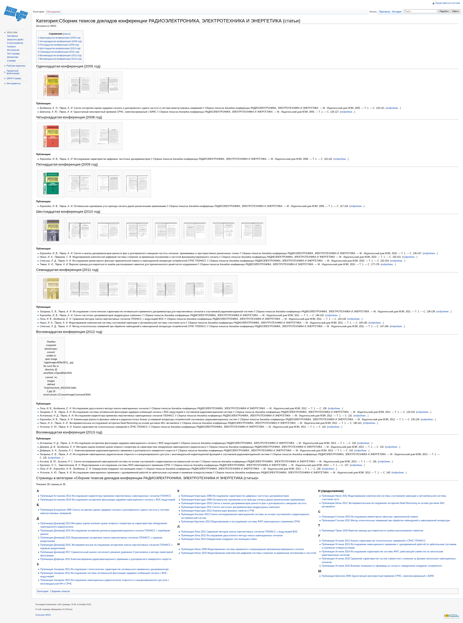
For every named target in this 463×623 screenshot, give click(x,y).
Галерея (11, 46)
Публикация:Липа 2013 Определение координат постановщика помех (219, 539)
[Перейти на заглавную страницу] (15, 14)
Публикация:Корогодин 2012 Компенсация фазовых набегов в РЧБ (217, 510)
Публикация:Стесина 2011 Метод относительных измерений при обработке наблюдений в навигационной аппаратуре (386, 520)
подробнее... (393, 108)
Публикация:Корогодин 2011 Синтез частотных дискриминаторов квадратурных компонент (230, 507)
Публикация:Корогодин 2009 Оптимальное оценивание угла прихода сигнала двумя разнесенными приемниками (243, 499)
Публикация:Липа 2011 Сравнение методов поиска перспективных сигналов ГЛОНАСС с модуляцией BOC (239, 531)
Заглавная (12, 36)
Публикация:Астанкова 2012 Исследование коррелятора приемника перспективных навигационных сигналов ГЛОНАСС (105, 495)
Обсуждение (53, 11)
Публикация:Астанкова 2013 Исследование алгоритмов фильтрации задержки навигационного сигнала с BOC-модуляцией (107, 499)
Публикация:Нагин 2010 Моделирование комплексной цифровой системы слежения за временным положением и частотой (248, 553)
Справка (11, 60)
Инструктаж (13, 50)
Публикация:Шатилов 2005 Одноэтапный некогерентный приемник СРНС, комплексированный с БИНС (378, 576)
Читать (373, 11)
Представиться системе (447, 3)
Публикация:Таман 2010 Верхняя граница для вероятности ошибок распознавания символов (372, 530)
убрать (66, 34)
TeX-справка (13, 53)
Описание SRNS (43, 615)
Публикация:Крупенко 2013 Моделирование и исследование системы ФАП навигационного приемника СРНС (240, 521)
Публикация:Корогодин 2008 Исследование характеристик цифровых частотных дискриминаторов (235, 495)
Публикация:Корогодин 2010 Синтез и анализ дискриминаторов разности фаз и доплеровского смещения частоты (243, 503)
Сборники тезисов (60, 591)
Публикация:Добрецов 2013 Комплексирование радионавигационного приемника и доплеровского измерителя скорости (105, 559)
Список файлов (15, 43)
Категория (42, 591)
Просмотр (384, 11)
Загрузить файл (15, 39)
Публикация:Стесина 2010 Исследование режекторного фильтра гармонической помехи (370, 516)
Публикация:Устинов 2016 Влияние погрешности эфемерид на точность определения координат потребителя (382, 565)
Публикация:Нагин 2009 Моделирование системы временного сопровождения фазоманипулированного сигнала (242, 549)
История (396, 11)
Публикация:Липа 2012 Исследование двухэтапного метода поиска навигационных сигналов (232, 535)
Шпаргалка (12, 57)
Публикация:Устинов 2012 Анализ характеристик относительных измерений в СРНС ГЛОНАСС (374, 540)
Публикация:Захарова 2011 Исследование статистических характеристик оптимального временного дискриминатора (104, 569)
